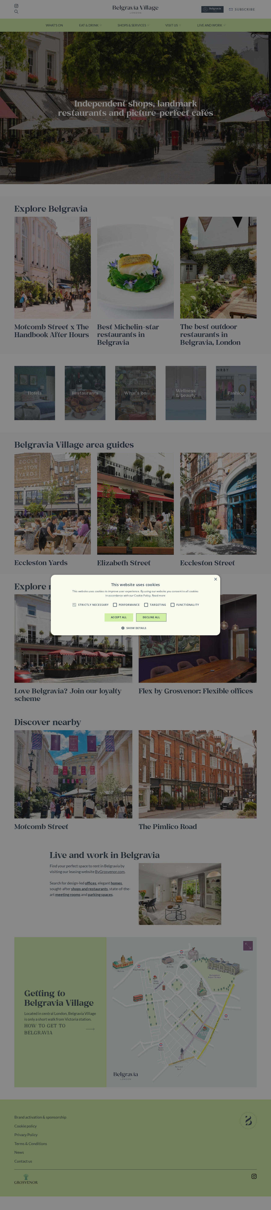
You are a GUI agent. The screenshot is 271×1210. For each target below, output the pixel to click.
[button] (74, 605)
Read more (159, 595)
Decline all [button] (151, 617)
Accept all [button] (119, 617)
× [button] (215, 579)
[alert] (135, 605)
